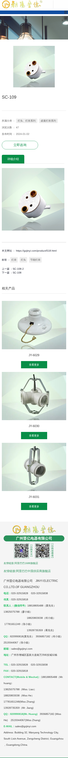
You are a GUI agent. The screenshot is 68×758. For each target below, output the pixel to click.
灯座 (14, 259)
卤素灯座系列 (48, 120)
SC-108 (17, 272)
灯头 (23, 259)
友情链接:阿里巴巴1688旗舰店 (21, 563)
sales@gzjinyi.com (25, 726)
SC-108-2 (18, 268)
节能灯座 (35, 259)
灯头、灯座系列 (27, 120)
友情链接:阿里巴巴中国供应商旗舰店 (27, 571)
